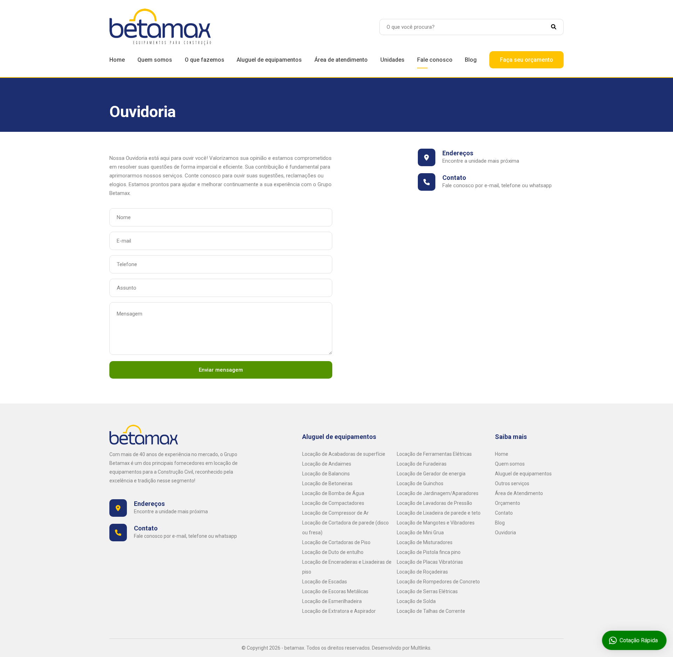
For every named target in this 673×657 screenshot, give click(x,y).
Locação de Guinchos (420, 483)
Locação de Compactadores (333, 503)
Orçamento (507, 503)
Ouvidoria (505, 532)
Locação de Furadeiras (422, 464)
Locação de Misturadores (425, 542)
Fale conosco (435, 59)
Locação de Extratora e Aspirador (339, 611)
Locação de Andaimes (326, 464)
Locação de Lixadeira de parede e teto (439, 513)
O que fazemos (204, 59)
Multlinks (420, 648)
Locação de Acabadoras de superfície (343, 454)
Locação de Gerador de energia (431, 473)
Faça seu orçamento (526, 59)
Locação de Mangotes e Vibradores (436, 523)
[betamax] (160, 26)
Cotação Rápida (637, 640)
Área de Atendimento (519, 493)
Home (117, 59)
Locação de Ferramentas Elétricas (434, 454)
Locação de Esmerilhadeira (332, 601)
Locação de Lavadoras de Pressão (434, 503)
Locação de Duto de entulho (332, 552)
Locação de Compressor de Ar (335, 513)
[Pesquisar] (557, 27)
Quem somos (154, 59)
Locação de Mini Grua (420, 532)
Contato (504, 513)
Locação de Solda (416, 601)
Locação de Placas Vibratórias (430, 562)
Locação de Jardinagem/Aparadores (437, 493)
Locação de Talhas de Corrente (431, 611)
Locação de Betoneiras (327, 483)
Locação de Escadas (324, 581)
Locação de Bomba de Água (333, 493)
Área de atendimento (341, 59)
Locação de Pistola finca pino (429, 552)
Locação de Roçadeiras (422, 572)
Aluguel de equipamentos (269, 59)
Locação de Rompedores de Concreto (438, 581)
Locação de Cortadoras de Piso (336, 542)
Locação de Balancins (326, 473)
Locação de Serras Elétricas (427, 591)
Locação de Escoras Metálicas (335, 591)
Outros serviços (512, 483)
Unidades (392, 59)
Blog (471, 59)
